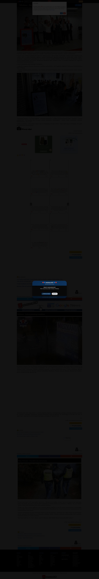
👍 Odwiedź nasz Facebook (46, 293)
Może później (54, 293)
